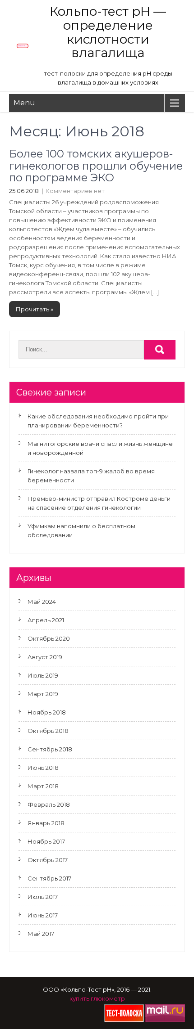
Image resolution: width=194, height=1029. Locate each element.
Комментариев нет (75, 190)
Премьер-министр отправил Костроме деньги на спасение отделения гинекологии (99, 503)
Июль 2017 (43, 896)
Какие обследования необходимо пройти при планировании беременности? (98, 421)
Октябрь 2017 (48, 859)
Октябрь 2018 (48, 730)
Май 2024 (42, 601)
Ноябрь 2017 (46, 841)
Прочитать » (34, 309)
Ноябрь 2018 (47, 712)
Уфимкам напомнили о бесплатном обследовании (81, 530)
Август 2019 (45, 657)
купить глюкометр (97, 998)
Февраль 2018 (49, 804)
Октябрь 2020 (49, 638)
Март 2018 (43, 786)
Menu (24, 103)
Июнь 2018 (43, 767)
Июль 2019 (43, 675)
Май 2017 (41, 933)
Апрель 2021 (46, 620)
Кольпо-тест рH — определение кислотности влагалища (108, 32)
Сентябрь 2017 (49, 878)
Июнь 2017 (43, 915)
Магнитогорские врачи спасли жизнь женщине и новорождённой (100, 448)
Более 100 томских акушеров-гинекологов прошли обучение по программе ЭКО (96, 165)
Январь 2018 (46, 823)
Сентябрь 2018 (50, 749)
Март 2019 (43, 693)
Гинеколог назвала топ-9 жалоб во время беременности (91, 475)
